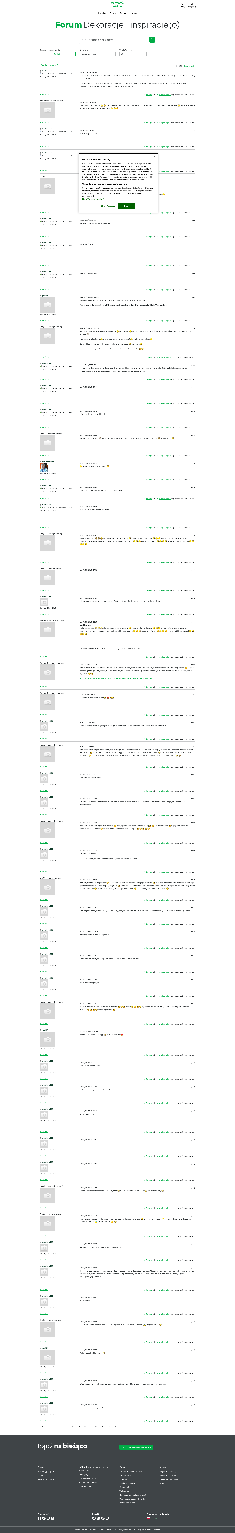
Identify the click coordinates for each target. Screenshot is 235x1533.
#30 (193, 880)
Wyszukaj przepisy (46, 1471)
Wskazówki (124, 1491)
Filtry (59, 54)
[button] (182, 5)
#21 (193, 622)
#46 (193, 1298)
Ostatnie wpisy (85, 1486)
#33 (193, 956)
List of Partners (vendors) (93, 199)
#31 (193, 908)
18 (97, 1426)
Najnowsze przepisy (46, 1479)
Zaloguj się (83, 1474)
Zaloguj (149, 95)
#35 (193, 1004)
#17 (193, 506)
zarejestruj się (165, 95)
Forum (122, 1467)
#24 (193, 723)
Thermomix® (125, 1475)
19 (102, 1426)
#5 (193, 178)
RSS (162, 1483)
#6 (193, 220)
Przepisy (41, 1467)
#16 (193, 487)
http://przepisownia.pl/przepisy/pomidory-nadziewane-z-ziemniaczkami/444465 (116, 678)
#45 (193, 1268)
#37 (193, 1063)
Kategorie (42, 1475)
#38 (193, 1087)
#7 (193, 244)
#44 (193, 1244)
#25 (193, 747)
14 (74, 1426)
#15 (193, 463)
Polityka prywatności (127, 1530)
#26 (193, 775)
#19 (193, 570)
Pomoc (157, 1530)
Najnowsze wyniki (88, 54)
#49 (193, 1381)
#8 (193, 273)
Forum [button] (113, 13)
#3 (193, 130)
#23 (193, 695)
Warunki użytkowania (107, 1530)
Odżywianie (124, 1487)
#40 (193, 1140)
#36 (193, 1032)
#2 (193, 102)
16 (85, 1426)
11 (56, 1426)
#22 (193, 665)
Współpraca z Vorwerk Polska (132, 1499)
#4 (193, 154)
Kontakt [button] (123, 13)
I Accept (126, 206)
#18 (193, 535)
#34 (193, 980)
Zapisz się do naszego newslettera (136, 1447)
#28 (193, 823)
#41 (193, 1164)
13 (68, 1426)
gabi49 (45, 295)
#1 (193, 72)
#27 (193, 799)
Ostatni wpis (188, 66)
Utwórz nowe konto (87, 1478)
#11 (193, 365)
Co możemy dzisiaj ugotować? (132, 1495)
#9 (193, 297)
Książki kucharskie (127, 1483)
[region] (118, 183)
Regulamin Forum (127, 1503)
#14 (193, 435)
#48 (193, 1350)
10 (122, 54)
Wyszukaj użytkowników (171, 1479)
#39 (193, 1111)
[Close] (154, 156)
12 (62, 1426)
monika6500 (47, 71)
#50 (193, 1405)
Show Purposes (108, 206)
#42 (193, 1188)
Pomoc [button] (133, 13)
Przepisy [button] (102, 13)
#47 (193, 1322)
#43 (193, 1216)
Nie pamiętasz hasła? (88, 1482)
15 (79, 1426)
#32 (193, 932)
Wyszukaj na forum (168, 1475)
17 (91, 1426)
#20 (193, 598)
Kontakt (93, 1530)
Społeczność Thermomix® (130, 1471)
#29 (193, 851)
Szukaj (163, 1467)
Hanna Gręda (48, 461)
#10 (193, 328)
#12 (193, 387)
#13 (193, 411)
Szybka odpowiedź (49, 65)
